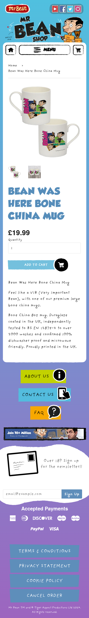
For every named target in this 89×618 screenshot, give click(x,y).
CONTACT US (38, 394)
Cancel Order (44, 596)
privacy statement (44, 566)
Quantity (15, 239)
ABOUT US (36, 376)
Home (12, 65)
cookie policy (44, 581)
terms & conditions (44, 551)
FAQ (39, 413)
